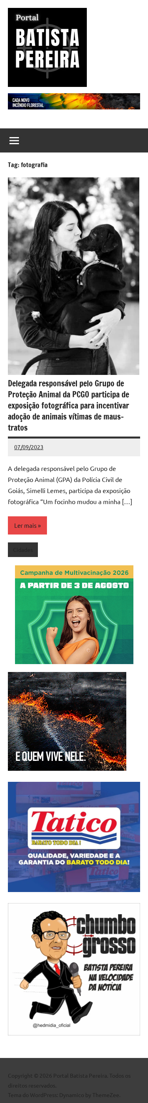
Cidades (23, 549)
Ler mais (25, 525)
